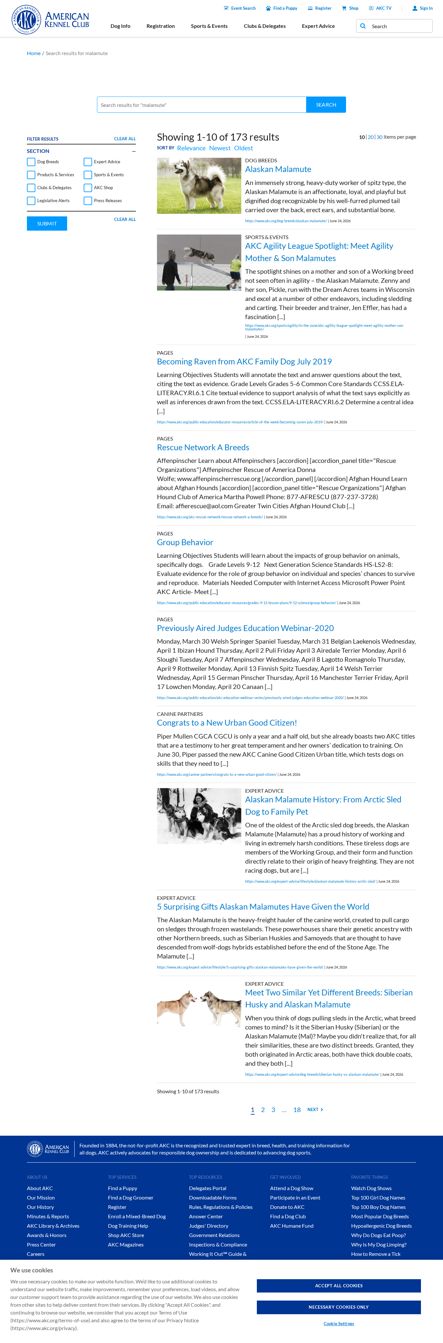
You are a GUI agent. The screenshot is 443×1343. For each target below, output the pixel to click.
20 (371, 137)
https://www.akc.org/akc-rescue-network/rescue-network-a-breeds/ (210, 517)
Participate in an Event (295, 1197)
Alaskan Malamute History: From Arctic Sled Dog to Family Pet (323, 805)
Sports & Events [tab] (209, 26)
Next (312, 1109)
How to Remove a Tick (376, 1254)
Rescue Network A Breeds (203, 447)
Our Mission (41, 1197)
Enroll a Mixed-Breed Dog (137, 1216)
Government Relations (214, 1235)
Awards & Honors (46, 1235)
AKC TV (383, 8)
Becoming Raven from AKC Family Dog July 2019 (244, 361)
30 (379, 137)
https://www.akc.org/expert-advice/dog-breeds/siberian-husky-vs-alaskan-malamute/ (312, 1074)
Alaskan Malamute (278, 169)
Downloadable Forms (213, 1197)
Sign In (426, 8)
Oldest (243, 148)
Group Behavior (185, 542)
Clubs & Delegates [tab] (265, 26)
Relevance (191, 148)
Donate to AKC (287, 1207)
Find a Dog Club (288, 1216)
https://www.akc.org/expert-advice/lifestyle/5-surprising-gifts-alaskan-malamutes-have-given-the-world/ (240, 967)
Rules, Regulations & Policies (221, 1207)
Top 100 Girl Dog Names (378, 1197)
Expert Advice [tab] (318, 26)
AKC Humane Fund (292, 1225)
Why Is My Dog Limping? (378, 1244)
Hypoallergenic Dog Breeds (381, 1225)
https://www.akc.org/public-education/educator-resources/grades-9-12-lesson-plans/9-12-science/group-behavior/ (246, 602)
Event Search (243, 8)
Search (326, 104)
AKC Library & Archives (53, 1225)
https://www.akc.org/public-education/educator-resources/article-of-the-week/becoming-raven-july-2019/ (240, 422)
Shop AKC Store (126, 1235)
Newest (220, 148)
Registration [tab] (161, 26)
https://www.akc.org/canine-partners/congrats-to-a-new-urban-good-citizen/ (217, 774)
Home (34, 53)
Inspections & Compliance (218, 1244)
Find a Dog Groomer (130, 1197)
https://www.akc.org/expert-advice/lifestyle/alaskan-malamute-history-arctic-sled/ (310, 881)
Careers (35, 1254)
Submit (47, 223)
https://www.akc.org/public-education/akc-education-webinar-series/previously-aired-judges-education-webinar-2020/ (250, 697)
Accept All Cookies (339, 1285)
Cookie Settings (339, 1323)
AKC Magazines (126, 1244)
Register (323, 8)
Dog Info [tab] (120, 26)
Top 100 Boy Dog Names (378, 1207)
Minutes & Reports (48, 1216)
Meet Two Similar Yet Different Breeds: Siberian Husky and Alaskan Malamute (329, 998)
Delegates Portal (207, 1188)
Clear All (125, 138)
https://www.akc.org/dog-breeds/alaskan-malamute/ (286, 221)
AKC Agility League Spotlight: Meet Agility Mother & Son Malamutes (319, 252)
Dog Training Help (128, 1225)
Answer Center (206, 1216)
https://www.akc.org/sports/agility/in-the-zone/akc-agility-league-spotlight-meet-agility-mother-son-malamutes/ (324, 327)
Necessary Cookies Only (339, 1307)
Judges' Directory (208, 1225)
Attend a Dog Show (291, 1188)
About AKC (40, 1188)
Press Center (41, 1244)
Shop (353, 8)
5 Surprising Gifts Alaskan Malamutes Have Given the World (263, 906)
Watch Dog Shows (371, 1188)
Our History (40, 1207)
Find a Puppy (285, 8)
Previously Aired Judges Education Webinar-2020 (245, 628)
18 (297, 1109)
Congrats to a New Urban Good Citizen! (227, 722)
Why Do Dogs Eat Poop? (378, 1235)
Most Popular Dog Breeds (380, 1216)
